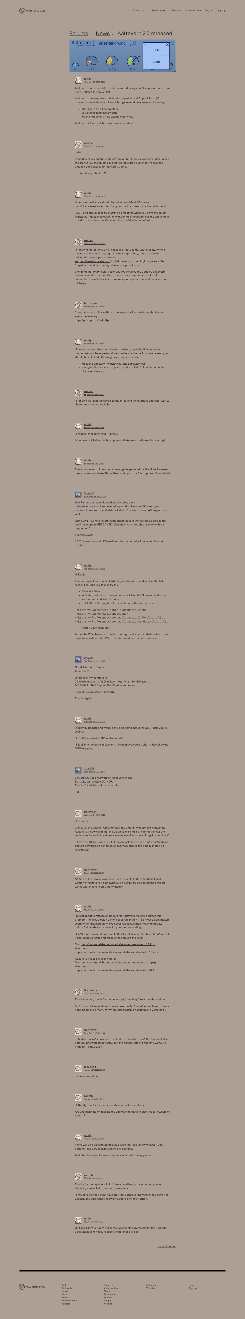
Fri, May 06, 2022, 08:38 (94, 344)
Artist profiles (111, 1288)
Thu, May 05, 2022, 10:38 (94, 82)
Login (191, 1285)
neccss (88, 143)
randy (88, 79)
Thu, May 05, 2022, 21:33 (95, 244)
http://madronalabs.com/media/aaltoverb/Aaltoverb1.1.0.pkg (119, 962)
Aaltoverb (67, 1288)
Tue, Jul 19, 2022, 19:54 (94, 1139)
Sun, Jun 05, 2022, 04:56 (94, 1033)
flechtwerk (90, 812)
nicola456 (90, 1067)
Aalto (64, 1285)
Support (108, 1301)
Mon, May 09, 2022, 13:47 (95, 497)
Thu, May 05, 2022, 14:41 (95, 147)
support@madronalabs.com (92, 261)
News (103, 33)
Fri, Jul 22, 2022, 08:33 (93, 1222)
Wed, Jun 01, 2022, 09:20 (94, 815)
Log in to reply (167, 1246)
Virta (64, 1295)
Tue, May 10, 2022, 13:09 (94, 661)
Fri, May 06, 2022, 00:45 (94, 307)
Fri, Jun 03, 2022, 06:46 (94, 873)
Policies (108, 1304)
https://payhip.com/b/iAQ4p (92, 320)
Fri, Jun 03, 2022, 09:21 (94, 910)
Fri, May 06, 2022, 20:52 (94, 464)
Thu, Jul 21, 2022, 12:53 (94, 1178)
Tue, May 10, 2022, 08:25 (94, 569)
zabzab (88, 1096)
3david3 (89, 493)
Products (137, 11)
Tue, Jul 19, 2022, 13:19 (94, 1099)
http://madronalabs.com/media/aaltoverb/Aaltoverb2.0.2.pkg (119, 944)
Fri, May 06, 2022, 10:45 (94, 428)
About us (176, 11)
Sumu (65, 1298)
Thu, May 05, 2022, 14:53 (95, 197)
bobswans (90, 303)
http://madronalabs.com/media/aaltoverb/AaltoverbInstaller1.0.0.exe (117, 970)
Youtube (150, 1288)
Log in (208, 11)
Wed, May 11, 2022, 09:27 (95, 722)
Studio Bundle (69, 1301)
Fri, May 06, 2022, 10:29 (94, 395)
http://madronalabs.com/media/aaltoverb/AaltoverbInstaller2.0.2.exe (117, 952)
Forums (79, 33)
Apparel (66, 1304)
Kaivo (65, 1291)
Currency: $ (192, 11)
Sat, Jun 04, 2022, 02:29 (94, 994)
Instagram (151, 1285)
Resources (157, 11)
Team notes (110, 1295)
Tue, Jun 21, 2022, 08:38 (94, 1070)
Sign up (221, 11)
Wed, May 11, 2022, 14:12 (94, 772)
